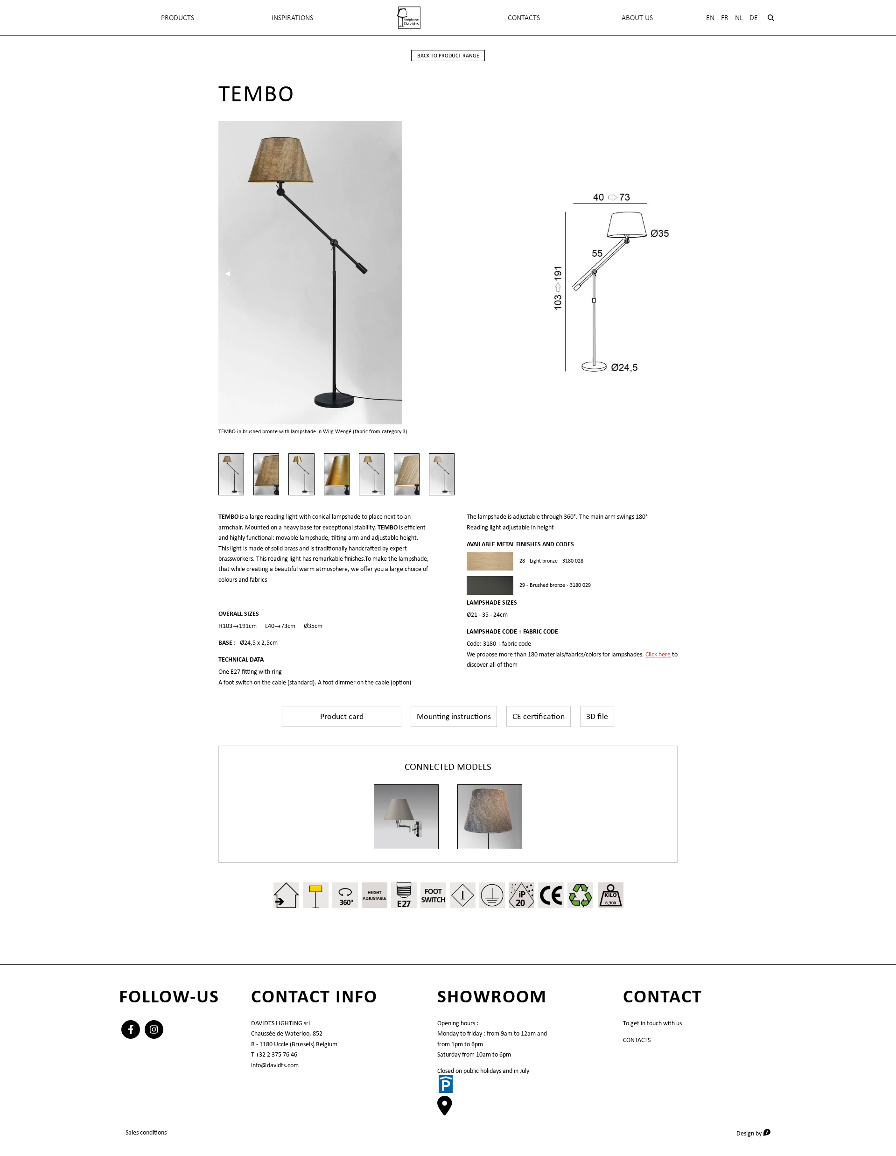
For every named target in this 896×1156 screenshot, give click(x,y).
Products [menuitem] (177, 17)
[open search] (771, 17)
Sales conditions (146, 1132)
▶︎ (423, 273)
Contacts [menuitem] (524, 17)
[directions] (444, 1111)
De (753, 17)
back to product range (448, 55)
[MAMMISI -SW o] (406, 816)
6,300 (610, 903)
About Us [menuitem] (637, 17)
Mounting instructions (454, 716)
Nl (739, 17)
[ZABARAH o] (489, 816)
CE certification (538, 716)
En (710, 17)
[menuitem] (408, 17)
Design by (756, 1132)
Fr (724, 17)
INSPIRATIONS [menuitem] (292, 17)
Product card (342, 716)
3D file (597, 716)
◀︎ (231, 273)
